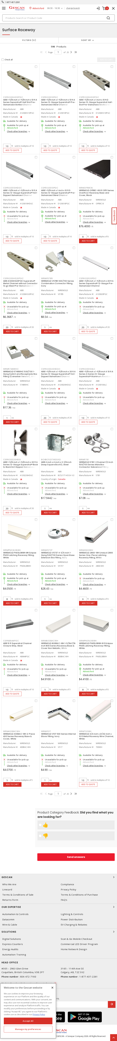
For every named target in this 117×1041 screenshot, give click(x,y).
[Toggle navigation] (4, 8)
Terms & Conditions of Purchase (79, 894)
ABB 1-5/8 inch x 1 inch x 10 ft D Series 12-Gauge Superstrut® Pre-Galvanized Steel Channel (58, 193)
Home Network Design (74, 949)
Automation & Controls (15, 914)
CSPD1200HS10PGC (89, 97)
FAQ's (64, 899)
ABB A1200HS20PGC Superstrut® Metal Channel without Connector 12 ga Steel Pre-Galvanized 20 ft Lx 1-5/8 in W (20, 285)
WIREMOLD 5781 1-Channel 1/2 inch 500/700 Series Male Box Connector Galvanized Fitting (96, 464)
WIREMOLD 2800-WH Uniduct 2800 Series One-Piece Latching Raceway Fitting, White (96, 555)
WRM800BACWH (49, 640)
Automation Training (14, 954)
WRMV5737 (47, 550)
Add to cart (88, 241)
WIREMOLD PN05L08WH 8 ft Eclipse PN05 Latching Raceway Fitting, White (96, 645)
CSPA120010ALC (87, 369)
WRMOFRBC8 (86, 187)
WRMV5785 (47, 278)
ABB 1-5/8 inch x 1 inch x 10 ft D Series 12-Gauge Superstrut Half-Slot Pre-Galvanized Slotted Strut (96, 102)
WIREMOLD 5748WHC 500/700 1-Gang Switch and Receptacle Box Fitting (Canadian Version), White (20, 374)
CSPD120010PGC (49, 187)
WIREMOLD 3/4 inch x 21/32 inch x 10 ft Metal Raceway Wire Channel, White (96, 736)
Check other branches (17, 131)
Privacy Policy (68, 889)
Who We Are (9, 884)
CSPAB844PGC (11, 640)
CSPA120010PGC (49, 97)
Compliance (67, 884)
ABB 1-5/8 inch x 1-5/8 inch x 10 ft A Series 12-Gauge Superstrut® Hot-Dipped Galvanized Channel (20, 193)
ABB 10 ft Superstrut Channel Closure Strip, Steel (17, 644)
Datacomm (8, 919)
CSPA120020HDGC (50, 369)
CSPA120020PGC (88, 278)
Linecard (7, 889)
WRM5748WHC (11, 369)
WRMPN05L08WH (88, 640)
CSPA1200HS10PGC (13, 97)
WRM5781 (84, 459)
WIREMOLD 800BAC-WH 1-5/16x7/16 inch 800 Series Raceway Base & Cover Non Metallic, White (58, 645)
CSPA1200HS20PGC (13, 278)
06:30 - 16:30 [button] (53, 8)
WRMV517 (46, 731)
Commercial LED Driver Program (79, 944)
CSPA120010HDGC (12, 187)
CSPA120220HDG (12, 459)
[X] (52, 987)
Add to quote (12, 150)
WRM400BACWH (11, 731)
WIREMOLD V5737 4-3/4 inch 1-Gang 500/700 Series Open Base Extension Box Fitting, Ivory (57, 555)
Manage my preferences (28, 1029)
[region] (28, 1011)
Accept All (28, 1021)
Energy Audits (10, 949)
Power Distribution (72, 919)
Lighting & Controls (72, 914)
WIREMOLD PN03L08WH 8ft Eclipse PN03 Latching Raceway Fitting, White (19, 555)
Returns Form (10, 899)
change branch (73, 8)
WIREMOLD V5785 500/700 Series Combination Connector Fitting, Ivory (57, 283)
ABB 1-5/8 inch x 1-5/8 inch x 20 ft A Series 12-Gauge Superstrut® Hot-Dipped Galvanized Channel (58, 374)
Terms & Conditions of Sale (18, 894)
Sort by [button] (86, 40)
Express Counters (12, 944)
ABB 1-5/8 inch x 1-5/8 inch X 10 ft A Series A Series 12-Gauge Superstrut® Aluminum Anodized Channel (96, 375)
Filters (28, 40)
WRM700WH (85, 731)
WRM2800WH (86, 550)
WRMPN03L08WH (12, 550)
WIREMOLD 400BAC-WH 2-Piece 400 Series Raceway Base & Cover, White (19, 736)
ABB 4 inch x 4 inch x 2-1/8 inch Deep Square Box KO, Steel (56, 463)
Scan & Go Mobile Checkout (76, 938)
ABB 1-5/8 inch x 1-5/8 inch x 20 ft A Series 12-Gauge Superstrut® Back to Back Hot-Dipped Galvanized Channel (20, 466)
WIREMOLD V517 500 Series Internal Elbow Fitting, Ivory (58, 735)
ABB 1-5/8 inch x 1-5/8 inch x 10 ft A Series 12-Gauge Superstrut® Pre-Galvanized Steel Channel (58, 102)
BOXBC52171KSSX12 (51, 459)
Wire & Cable (9, 924)
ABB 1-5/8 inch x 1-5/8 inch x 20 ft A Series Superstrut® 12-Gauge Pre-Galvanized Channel (96, 283)
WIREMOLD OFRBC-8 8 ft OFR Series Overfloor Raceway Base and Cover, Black (96, 193)
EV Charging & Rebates (74, 924)
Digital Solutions (11, 938)
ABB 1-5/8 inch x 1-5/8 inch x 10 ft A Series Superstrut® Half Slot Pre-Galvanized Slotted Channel (20, 102)
